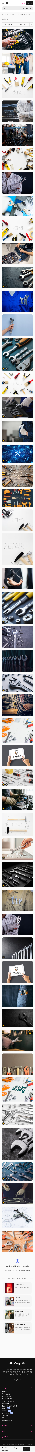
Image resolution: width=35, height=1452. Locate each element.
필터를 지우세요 (24, 1270)
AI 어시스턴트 (6, 1394)
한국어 (17, 1380)
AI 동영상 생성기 (7, 1399)
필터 (23, 24)
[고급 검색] (31, 24)
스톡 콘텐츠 (5, 1403)
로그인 (30, 3)
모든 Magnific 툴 (7, 1420)
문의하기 (5, 1437)
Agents (6, 1408)
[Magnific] (17, 1363)
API (3, 1418)
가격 (23, 3)
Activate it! (26, 1449)
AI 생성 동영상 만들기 (25, 14)
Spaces (4, 1391)
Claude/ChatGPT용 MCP (9, 1406)
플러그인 (6, 1411)
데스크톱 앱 (7, 1413)
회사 (3, 1431)
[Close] (32, 1449)
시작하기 (5, 1425)
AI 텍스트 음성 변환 (8, 1401)
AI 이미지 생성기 (7, 1396)
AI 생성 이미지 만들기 (9, 14)
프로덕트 (5, 1388)
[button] (17, 1379)
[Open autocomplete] (4, 8)
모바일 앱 (5, 1415)
